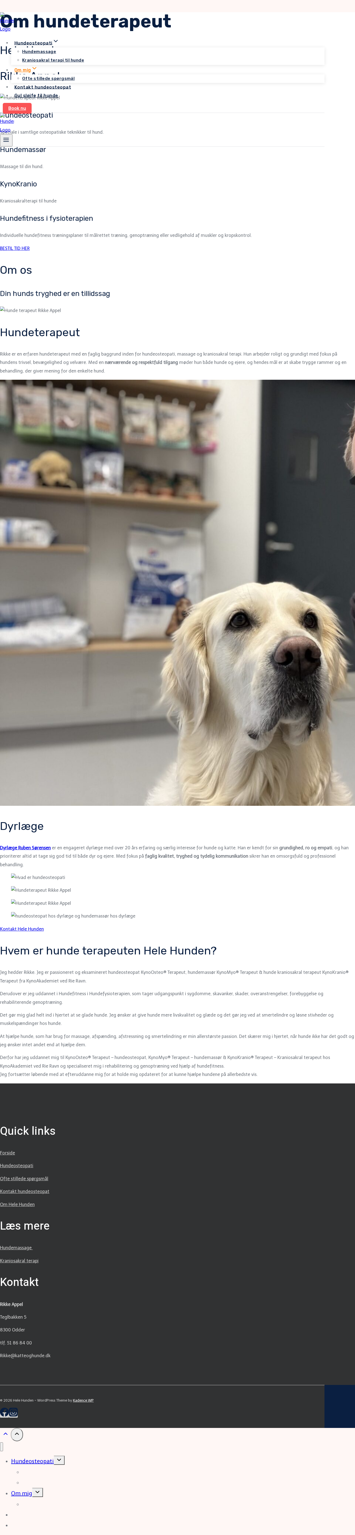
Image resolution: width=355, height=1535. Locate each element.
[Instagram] (13, 1415)
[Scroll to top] (5, 1435)
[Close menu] (1, 1447)
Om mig (21, 1493)
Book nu (17, 108)
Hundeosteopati (16, 1165)
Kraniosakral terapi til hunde (53, 60)
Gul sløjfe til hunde (36, 95)
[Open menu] (6, 140)
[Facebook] (4, 1415)
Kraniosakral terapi (19, 1260)
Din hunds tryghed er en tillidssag (55, 293)
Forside (7, 1153)
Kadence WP (83, 1400)
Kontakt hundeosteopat (42, 87)
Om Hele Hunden (17, 1204)
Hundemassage (39, 51)
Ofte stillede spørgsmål (48, 78)
